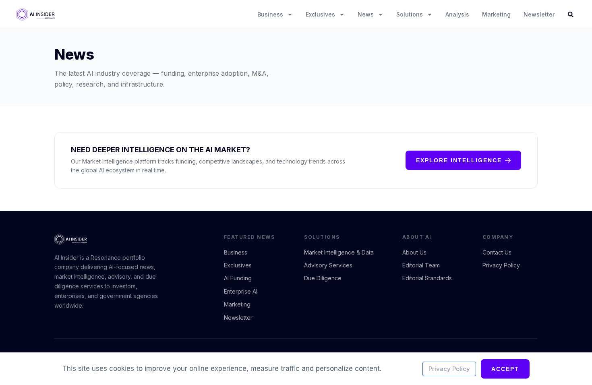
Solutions (409, 14)
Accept (505, 369)
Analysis (457, 14)
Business (270, 14)
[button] (570, 14)
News (366, 14)
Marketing (496, 14)
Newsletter (539, 14)
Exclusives (320, 14)
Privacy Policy (449, 369)
